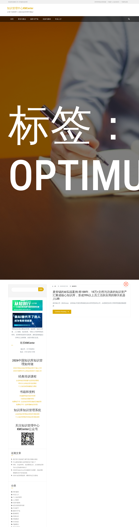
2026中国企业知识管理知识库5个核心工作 (27, 368)
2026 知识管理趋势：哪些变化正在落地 (25, 475)
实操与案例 (16, 503)
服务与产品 (16, 511)
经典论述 (16, 516)
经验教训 (16, 519)
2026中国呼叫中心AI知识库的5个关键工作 (27, 371)
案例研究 (74, 286)
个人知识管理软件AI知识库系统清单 (27, 417)
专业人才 (16, 494)
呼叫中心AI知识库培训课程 (27, 383)
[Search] (129, 19)
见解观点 (16, 524)
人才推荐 (16, 500)
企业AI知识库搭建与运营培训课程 (27, 380)
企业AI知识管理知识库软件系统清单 (27, 414)
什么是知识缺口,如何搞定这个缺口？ (24, 462)
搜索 (40, 289)
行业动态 (16, 522)
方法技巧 (16, 508)
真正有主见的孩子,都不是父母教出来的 (25, 459)
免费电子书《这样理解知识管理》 (27, 404)
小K (55, 286)
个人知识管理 (17, 497)
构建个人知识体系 (113, 2)
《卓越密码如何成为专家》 (27, 396)
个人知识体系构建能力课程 (27, 386)
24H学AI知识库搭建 (100, 2)
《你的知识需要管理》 (27, 399)
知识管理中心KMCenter (20, 8)
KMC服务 (16, 492)
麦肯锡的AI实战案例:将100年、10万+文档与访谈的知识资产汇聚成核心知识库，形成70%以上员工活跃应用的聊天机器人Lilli (90, 295)
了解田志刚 (124, 2)
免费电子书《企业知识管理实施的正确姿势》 (27, 401)
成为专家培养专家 (18, 505)
